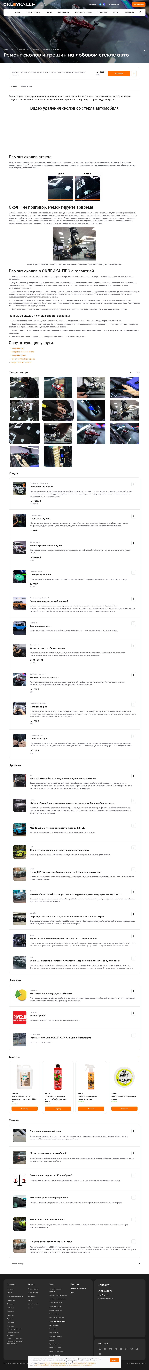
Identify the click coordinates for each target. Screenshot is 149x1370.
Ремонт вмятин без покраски (23, 359)
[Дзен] (131, 1349)
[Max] (137, 1349)
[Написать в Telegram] (100, 4)
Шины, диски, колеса (56, 1317)
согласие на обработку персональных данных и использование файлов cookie (63, 1365)
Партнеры (10, 1311)
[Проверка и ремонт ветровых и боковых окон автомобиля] (58, 456)
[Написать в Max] (104, 4)
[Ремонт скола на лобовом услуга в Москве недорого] (58, 410)
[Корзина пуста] (127, 4)
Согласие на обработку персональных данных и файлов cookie (15, 1341)
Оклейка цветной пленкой (58, 1295)
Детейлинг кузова (55, 1306)
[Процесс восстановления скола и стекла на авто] (58, 433)
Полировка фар (17, 348)
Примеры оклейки (78, 1288)
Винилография (33, 1293)
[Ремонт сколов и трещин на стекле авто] (124, 433)
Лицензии (10, 1308)
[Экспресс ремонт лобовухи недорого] (24, 456)
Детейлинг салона (55, 1302)
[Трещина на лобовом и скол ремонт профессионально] (24, 433)
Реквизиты (10, 1323)
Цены (73, 1293)
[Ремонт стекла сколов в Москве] (24, 410)
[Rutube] (105, 1349)
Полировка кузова (18, 355)
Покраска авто (54, 1314)
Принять (114, 1360)
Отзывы (9, 1293)
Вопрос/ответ (26, 86)
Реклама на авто (55, 1347)
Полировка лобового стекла (22, 352)
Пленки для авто (33, 1289)
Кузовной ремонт (55, 1344)
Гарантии (10, 1319)
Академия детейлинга (56, 1351)
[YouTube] (121, 1349)
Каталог (31, 1284)
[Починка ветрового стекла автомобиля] (91, 410)
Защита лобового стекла (21, 362)
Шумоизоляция (33, 1304)
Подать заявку (139, 4)
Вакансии (10, 1315)
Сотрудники (11, 1300)
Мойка (51, 1340)
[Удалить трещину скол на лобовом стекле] (124, 410)
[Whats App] (126, 1349)
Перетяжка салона (55, 1310)
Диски (30, 1300)
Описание (13, 86)
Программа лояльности (15, 1296)
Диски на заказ (54, 1355)
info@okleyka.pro (103, 1295)
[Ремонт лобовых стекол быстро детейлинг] (58, 387)
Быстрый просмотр (24, 1084)
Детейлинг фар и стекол (57, 1321)
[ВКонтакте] (100, 1349)
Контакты (10, 1289)
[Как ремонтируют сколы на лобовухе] (91, 433)
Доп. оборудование (55, 1336)
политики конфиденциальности (54, 1363)
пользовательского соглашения (84, 1363)
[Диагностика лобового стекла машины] (124, 387)
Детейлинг (31, 1296)
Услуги (52, 1284)
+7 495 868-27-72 (115, 4)
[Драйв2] (100, 1354)
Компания (11, 1284)
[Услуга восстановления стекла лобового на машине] (91, 387)
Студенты (10, 1304)
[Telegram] (116, 1349)
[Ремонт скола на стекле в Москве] (24, 387)
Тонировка (53, 1329)
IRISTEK (30, 1308)
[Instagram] (110, 1349)
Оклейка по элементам (57, 1299)
